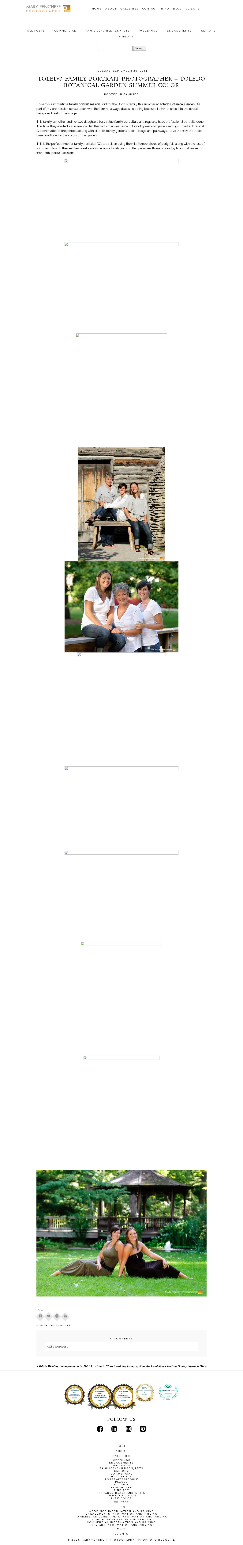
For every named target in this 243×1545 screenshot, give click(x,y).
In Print (121, 1484)
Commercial (65, 30)
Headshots (121, 1476)
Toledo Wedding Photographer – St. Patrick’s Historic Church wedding (82, 1366)
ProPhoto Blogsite (156, 1540)
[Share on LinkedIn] (65, 1315)
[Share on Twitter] (48, 1315)
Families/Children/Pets (108, 30)
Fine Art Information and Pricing (122, 1525)
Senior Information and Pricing (121, 1519)
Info (165, 8)
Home (97, 8)
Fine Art (126, 36)
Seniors (208, 30)
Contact (149, 8)
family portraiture (126, 121)
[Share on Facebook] (40, 1315)
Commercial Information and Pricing (121, 1522)
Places (121, 1482)
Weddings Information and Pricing (121, 1511)
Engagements (179, 30)
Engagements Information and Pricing (122, 1514)
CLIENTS (193, 8)
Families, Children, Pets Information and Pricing (122, 1516)
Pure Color (121, 1498)
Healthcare (121, 1487)
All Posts (36, 30)
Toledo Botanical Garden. (177, 104)
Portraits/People (121, 1479)
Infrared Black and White (121, 1493)
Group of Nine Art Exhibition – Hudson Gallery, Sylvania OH (165, 1366)
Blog (177, 8)
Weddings (148, 30)
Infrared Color (121, 1495)
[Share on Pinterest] (57, 1315)
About (111, 8)
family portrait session (84, 104)
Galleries (130, 8)
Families (131, 94)
